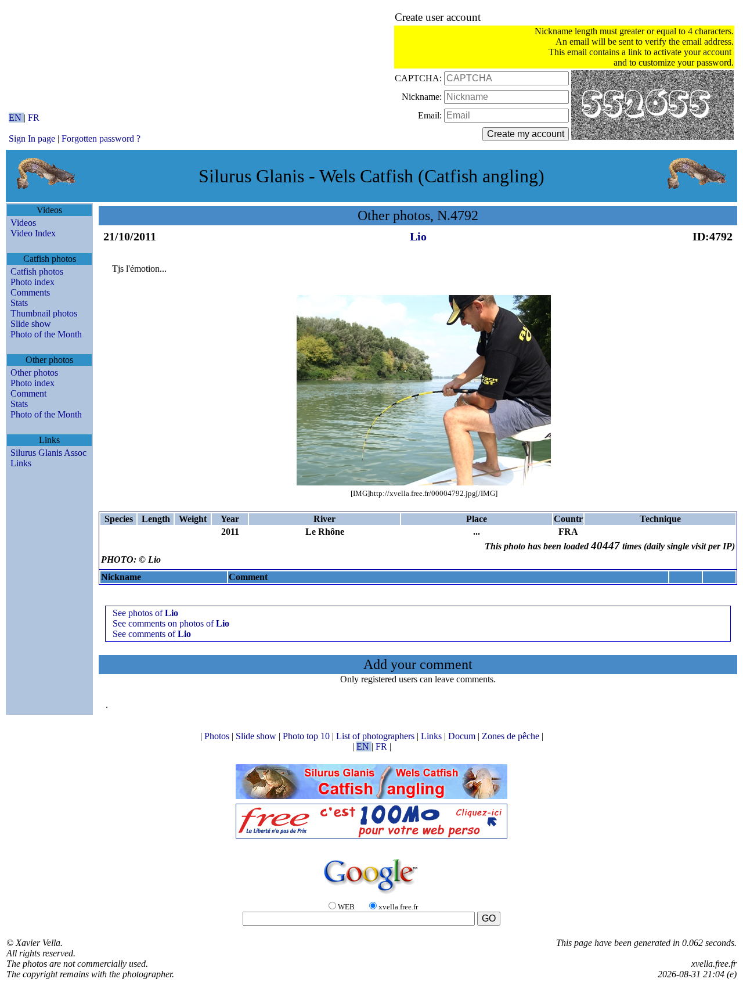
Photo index (32, 282)
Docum (463, 736)
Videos (23, 223)
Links (20, 463)
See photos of (145, 613)
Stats (19, 303)
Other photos (34, 372)
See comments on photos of (171, 623)
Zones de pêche (512, 736)
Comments (30, 292)
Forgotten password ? (101, 138)
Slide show (30, 324)
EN (16, 118)
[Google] (371, 894)
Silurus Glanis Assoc (48, 453)
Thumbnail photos (43, 313)
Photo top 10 (307, 736)
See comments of (152, 634)
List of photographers (376, 736)
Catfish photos (36, 271)
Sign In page (32, 138)
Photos (218, 736)
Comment (28, 393)
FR (33, 118)
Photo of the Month (46, 334)
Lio (418, 236)
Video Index (33, 233)
